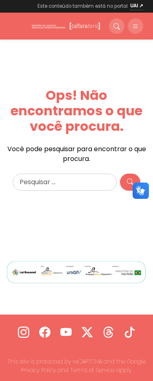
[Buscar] (116, 26)
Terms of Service (92, 370)
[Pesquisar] (130, 182)
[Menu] (135, 26)
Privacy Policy (38, 370)
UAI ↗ (136, 5)
